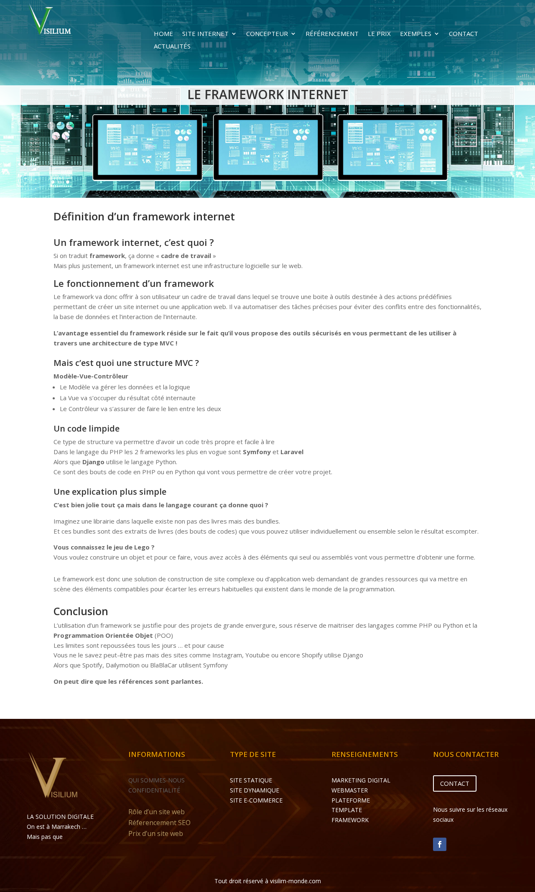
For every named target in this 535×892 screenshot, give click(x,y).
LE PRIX (379, 34)
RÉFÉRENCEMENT (332, 34)
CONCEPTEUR (267, 34)
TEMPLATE (346, 810)
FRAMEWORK (350, 820)
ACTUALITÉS (172, 46)
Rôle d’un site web (156, 811)
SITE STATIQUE (251, 780)
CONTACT (463, 34)
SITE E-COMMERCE (256, 800)
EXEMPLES (415, 34)
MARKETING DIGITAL (360, 780)
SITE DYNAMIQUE (254, 790)
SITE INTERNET (205, 34)
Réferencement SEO (159, 822)
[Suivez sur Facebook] (439, 844)
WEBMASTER (349, 790)
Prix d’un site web (155, 833)
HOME (163, 34)
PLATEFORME (350, 800)
